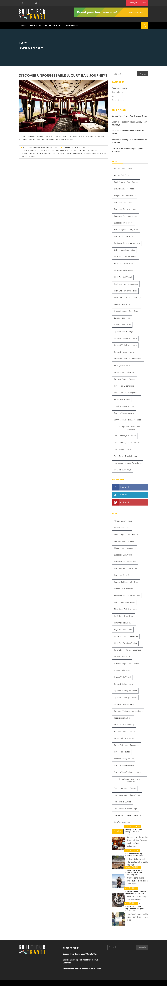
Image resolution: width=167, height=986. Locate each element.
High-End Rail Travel (123, 277)
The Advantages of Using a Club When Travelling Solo (133, 872)
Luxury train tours (122, 318)
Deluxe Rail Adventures (124, 189)
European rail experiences (125, 216)
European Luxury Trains (124, 202)
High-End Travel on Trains (125, 291)
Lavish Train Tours (122, 304)
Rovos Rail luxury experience (127, 393)
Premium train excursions (86, 153)
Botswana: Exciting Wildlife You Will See (134, 855)
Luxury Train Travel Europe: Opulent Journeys (128, 150)
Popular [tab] (117, 831)
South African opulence (124, 413)
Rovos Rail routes (122, 399)
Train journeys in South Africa (127, 443)
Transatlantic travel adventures (128, 463)
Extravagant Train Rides (124, 250)
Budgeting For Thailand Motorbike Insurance (135, 892)
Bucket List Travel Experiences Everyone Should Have (135, 908)
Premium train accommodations (128, 359)
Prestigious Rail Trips (123, 365)
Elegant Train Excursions (125, 196)
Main (114, 96)
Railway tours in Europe (124, 379)
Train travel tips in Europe (125, 456)
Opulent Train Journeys (124, 352)
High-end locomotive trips (73, 150)
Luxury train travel (38, 153)
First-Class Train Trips (123, 264)
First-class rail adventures (45, 150)
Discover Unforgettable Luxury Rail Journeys (63, 75)
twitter (123, 494)
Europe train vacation (123, 236)
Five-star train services (124, 270)
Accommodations (53, 25)
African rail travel (122, 175)
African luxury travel (123, 168)
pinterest (124, 502)
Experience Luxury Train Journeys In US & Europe (129, 141)
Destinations (35, 25)
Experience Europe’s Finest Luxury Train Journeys (129, 123)
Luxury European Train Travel (126, 311)
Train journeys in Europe (125, 436)
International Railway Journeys (127, 297)
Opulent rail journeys (123, 332)
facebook (124, 487)
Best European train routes (126, 182)
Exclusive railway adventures (127, 243)
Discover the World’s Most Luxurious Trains (128, 132)
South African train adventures (127, 420)
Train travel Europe (122, 449)
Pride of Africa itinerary (124, 372)
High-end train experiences (126, 284)
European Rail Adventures (125, 209)
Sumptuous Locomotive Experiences (129, 428)
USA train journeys (122, 470)
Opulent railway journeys (61, 153)
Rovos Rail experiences (124, 386)
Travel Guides (71, 25)
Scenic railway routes (124, 406)
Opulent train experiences (125, 345)
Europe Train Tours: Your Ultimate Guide (129, 116)
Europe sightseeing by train (126, 230)
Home (23, 25)
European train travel (123, 223)
